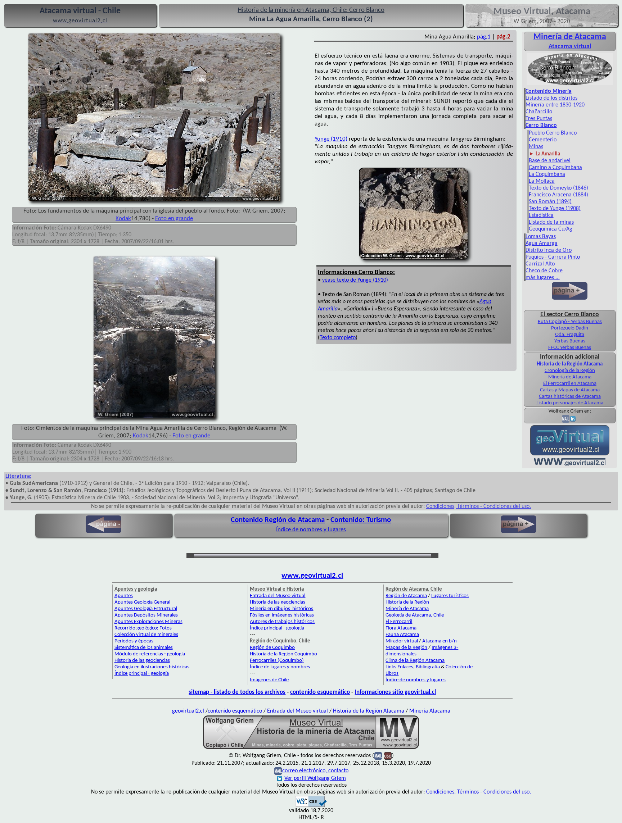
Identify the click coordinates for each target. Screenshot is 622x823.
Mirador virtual (402, 641)
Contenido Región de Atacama (278, 520)
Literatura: (18, 476)
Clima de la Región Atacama (415, 660)
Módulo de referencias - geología (149, 654)
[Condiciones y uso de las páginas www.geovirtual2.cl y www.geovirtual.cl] (388, 756)
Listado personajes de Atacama (569, 403)
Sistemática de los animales (143, 647)
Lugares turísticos (450, 596)
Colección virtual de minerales (146, 634)
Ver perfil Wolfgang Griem (315, 778)
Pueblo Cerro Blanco (553, 133)
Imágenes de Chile (269, 680)
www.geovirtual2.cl (312, 575)
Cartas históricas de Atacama (570, 396)
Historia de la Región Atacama (570, 364)
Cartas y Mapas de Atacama (570, 390)
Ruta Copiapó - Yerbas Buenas (570, 321)
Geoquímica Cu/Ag (550, 229)
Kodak (123, 218)
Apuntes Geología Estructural (145, 608)
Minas (536, 147)
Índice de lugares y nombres (280, 667)
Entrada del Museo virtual (277, 596)
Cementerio (542, 140)
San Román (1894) (550, 202)
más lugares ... (543, 278)
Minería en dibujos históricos (281, 608)
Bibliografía (428, 667)
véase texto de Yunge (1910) (355, 280)
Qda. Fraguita (569, 334)
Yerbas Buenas (569, 341)
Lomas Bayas (541, 237)
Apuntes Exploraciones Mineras (148, 621)
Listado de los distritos (551, 98)
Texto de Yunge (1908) (555, 209)
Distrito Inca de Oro (549, 250)
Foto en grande (174, 218)
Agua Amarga (542, 243)
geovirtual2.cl (188, 711)
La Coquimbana (547, 174)
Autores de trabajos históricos (282, 621)
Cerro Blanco (541, 125)
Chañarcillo (539, 112)
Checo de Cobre (544, 271)
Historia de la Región (407, 602)
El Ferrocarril (399, 621)
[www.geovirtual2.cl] (569, 465)
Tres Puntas (539, 119)
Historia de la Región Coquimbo (283, 654)
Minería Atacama (429, 711)
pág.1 (484, 37)
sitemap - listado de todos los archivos (237, 692)
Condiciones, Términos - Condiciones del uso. (478, 506)
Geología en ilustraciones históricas (151, 667)
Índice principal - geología (141, 673)
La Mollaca (542, 181)
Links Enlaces (399, 667)
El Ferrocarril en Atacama (569, 383)
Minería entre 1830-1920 (555, 105)
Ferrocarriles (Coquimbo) (277, 660)
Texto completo (338, 338)
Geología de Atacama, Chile (415, 615)
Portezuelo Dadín (569, 328)
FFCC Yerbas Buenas (569, 347)
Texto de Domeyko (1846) (558, 188)
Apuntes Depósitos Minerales (146, 615)
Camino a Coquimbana (555, 167)
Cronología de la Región (570, 370)
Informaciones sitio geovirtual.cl (395, 692)
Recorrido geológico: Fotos (143, 628)
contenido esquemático (320, 692)
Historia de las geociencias (142, 660)
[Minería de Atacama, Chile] (570, 84)
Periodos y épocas (133, 641)
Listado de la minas (551, 222)
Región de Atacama (406, 596)
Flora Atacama (401, 628)
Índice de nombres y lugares (311, 530)
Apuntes (123, 596)
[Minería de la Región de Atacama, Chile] (311, 748)
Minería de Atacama (569, 377)
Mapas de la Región (406, 647)
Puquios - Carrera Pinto (553, 257)
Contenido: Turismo (360, 520)
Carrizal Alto (540, 264)
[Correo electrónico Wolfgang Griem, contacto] (566, 419)
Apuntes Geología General (142, 602)
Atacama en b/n (439, 641)
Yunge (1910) (331, 139)
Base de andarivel (550, 161)
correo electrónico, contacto (315, 771)
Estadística (541, 215)
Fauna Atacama (402, 634)
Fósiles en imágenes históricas (282, 615)
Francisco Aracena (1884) (558, 195)
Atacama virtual (570, 46)
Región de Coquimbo (272, 647)
